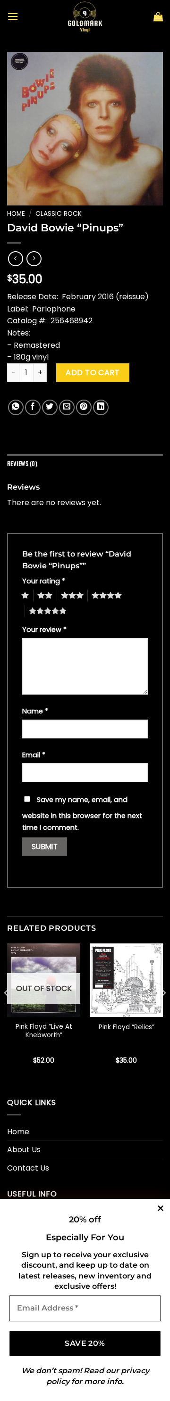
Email (33, 755)
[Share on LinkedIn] (101, 407)
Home (16, 213)
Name (35, 711)
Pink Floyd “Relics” (126, 1027)
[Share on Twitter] (50, 407)
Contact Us (28, 1168)
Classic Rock (58, 213)
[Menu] (12, 16)
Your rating (43, 581)
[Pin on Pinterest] (84, 407)
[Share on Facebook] (33, 407)
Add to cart (92, 372)
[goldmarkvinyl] (85, 16)
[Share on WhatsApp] (16, 407)
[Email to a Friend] (67, 407)
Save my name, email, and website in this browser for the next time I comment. (82, 814)
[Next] (163, 1011)
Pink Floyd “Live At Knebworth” (44, 1031)
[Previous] (6, 1011)
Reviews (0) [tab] (22, 463)
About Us (24, 1149)
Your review (44, 629)
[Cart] (158, 16)
